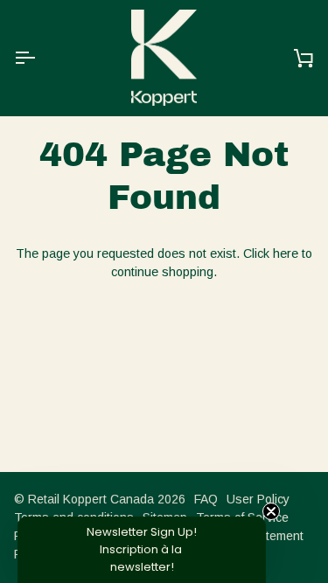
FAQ (206, 499)
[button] (141, 550)
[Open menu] (40, 57)
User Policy (258, 499)
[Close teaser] (271, 511)
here (285, 253)
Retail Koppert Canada (91, 499)
